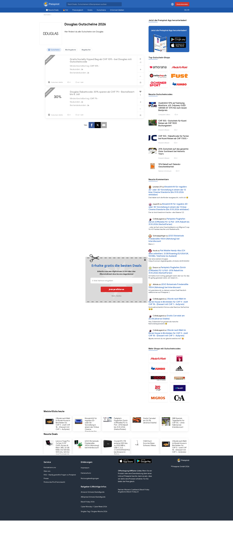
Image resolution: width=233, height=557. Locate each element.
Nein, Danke (116, 295)
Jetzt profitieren (116, 289)
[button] (116, 265)
